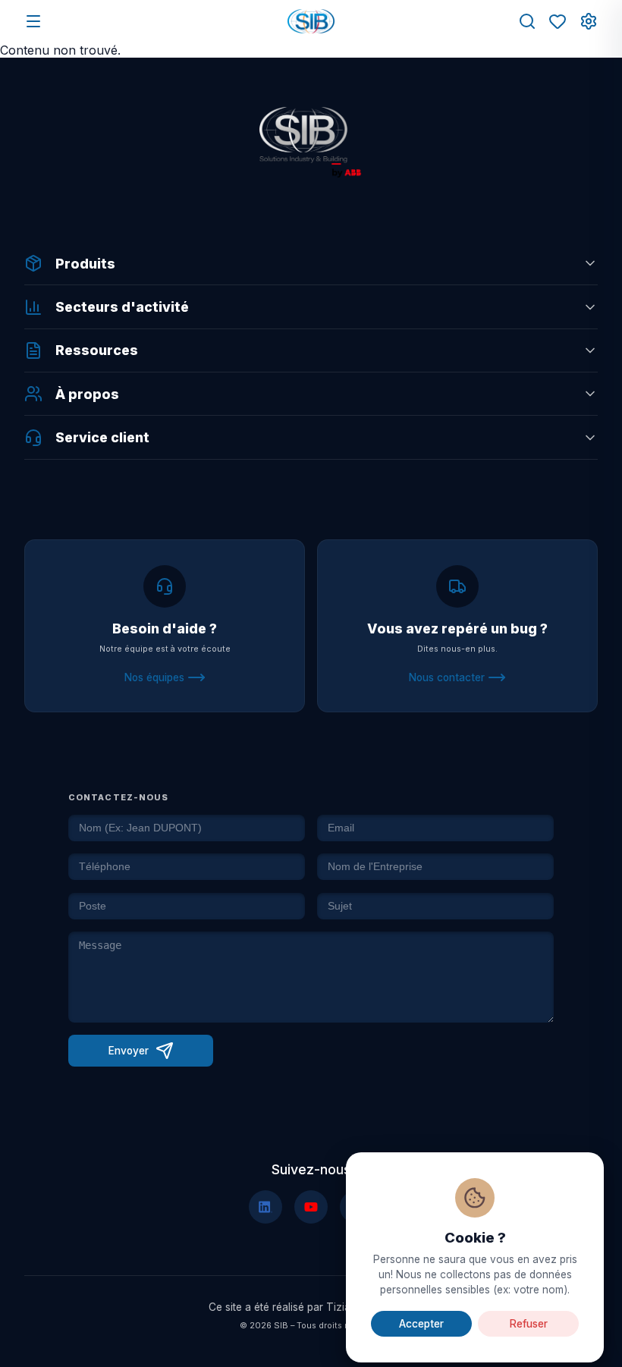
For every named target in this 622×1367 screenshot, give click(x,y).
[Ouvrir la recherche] (527, 21)
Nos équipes (154, 677)
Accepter (421, 1324)
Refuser (529, 1324)
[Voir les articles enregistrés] (557, 21)
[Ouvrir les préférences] (589, 21)
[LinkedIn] (265, 1207)
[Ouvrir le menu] (33, 21)
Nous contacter (447, 677)
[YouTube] (311, 1207)
